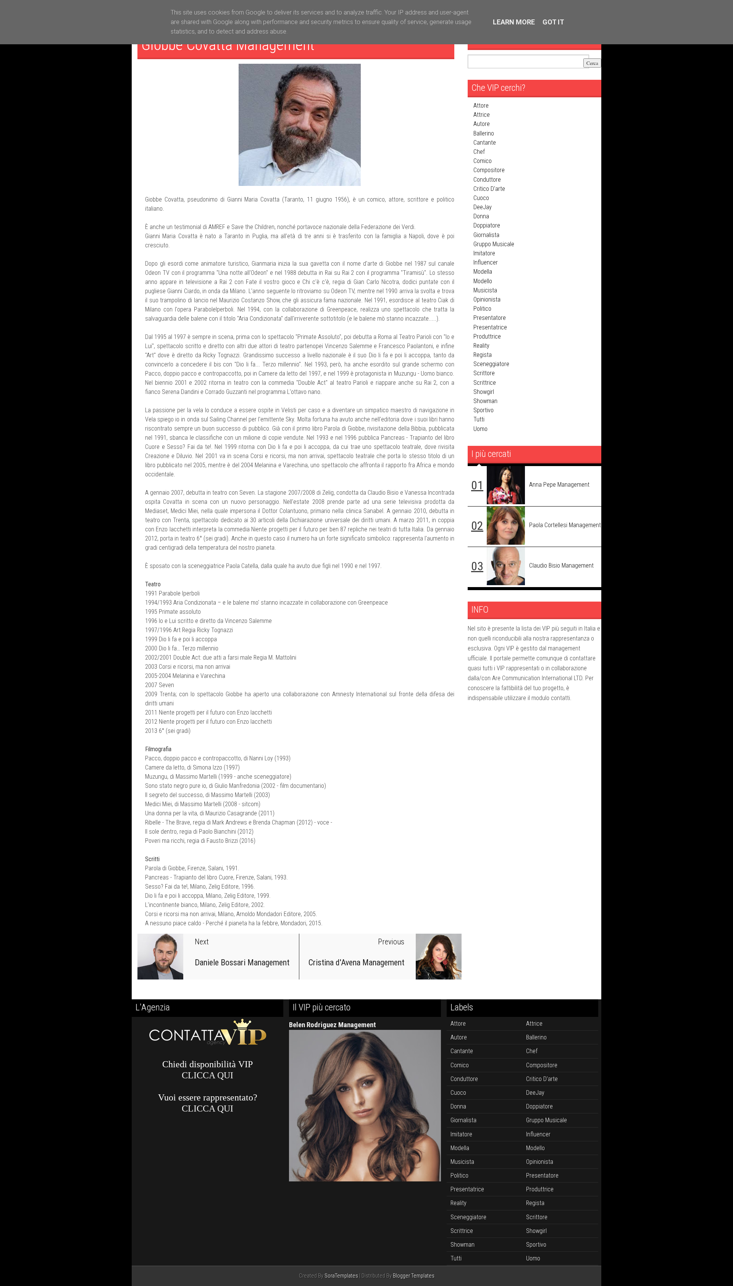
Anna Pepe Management (559, 484)
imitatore (484, 253)
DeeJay (482, 207)
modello (482, 281)
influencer (485, 262)
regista (482, 354)
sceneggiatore (491, 364)
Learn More (514, 22)
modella (482, 271)
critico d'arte (489, 188)
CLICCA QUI (207, 1075)
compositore (489, 170)
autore (481, 123)
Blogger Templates (413, 1276)
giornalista (486, 235)
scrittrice (484, 382)
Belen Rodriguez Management (332, 1025)
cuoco (481, 198)
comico (482, 161)
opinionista (487, 299)
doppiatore (486, 225)
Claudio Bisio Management (561, 565)
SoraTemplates (341, 1276)
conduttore (487, 179)
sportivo (483, 410)
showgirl (483, 391)
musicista (485, 290)
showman (485, 401)
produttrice (487, 336)
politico (482, 308)
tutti (478, 419)
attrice (481, 114)
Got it (553, 22)
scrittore (484, 373)
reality (481, 345)
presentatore (489, 317)
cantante (484, 142)
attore (481, 105)
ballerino (483, 133)
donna (481, 216)
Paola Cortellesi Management (565, 525)
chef (479, 151)
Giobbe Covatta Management (228, 45)
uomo (480, 428)
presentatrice (490, 327)
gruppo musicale (493, 244)
